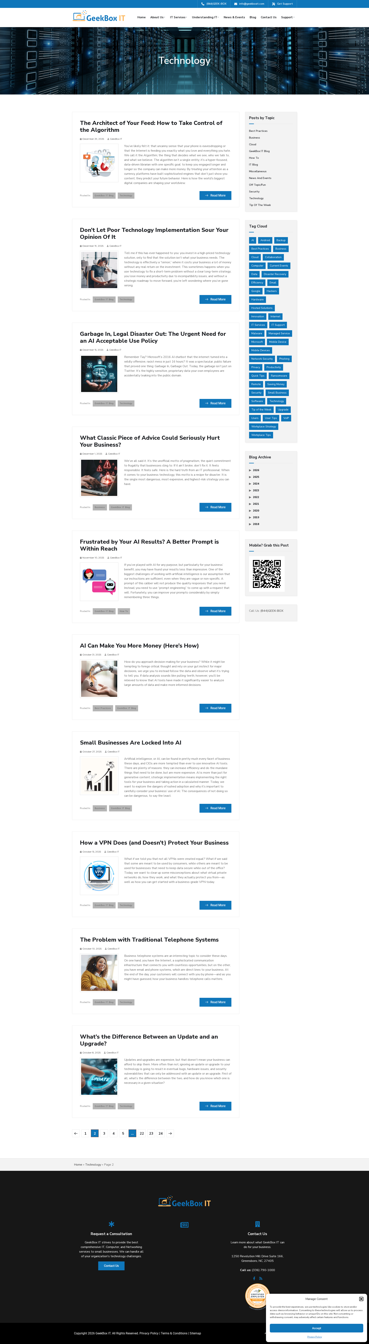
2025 (256, 477)
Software (257, 401)
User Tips (271, 418)
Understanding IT (204, 17)
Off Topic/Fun (257, 185)
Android (265, 240)
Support (287, 17)
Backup (281, 240)
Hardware (257, 299)
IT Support (278, 325)
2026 (256, 470)
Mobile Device (277, 342)
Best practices (103, 708)
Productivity (274, 367)
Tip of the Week (260, 205)
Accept (316, 1328)
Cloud (252, 144)
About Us (157, 17)
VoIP (286, 418)
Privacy (255, 367)
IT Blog (253, 164)
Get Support (285, 4)
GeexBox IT (116, 138)
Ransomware (279, 376)
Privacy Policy (314, 1336)
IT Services (177, 17)
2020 (256, 510)
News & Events (234, 17)
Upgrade (283, 409)
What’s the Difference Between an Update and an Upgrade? (149, 1040)
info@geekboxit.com (251, 4)
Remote (256, 384)
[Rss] (260, 1279)
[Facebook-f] (254, 1279)
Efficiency (257, 282)
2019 (256, 517)
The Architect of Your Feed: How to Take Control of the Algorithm (151, 127)
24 (161, 1133)
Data (254, 274)
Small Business (277, 393)
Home (141, 17)
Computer (257, 265)
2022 (256, 497)
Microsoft (257, 342)
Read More (218, 195)
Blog (253, 17)
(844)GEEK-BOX (216, 4)
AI (252, 240)
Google (255, 291)
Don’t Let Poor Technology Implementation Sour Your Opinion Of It (154, 234)
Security (254, 191)
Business (100, 507)
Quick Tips (257, 376)
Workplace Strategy (263, 426)
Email (273, 282)
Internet (275, 316)
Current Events (279, 265)
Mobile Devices (260, 350)
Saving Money (275, 384)
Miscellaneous (258, 171)
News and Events (260, 178)
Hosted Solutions (262, 308)
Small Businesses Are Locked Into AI (130, 742)
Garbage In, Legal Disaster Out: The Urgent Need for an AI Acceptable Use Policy (153, 337)
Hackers (272, 291)
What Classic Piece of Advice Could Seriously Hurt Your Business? (150, 441)
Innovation (257, 316)
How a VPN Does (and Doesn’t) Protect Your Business (154, 842)
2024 (256, 484)
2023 (256, 490)
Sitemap (195, 1333)
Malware (256, 333)
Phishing (284, 359)
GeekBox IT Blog (104, 195)
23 (151, 1133)
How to (124, 611)
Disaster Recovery (275, 274)
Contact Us (269, 17)
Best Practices (260, 249)
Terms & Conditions (174, 1333)
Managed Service (279, 333)
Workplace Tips (261, 435)
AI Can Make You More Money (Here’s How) (139, 645)
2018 (256, 524)
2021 (256, 504)
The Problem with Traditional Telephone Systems (149, 939)
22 (142, 1133)
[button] (361, 1299)
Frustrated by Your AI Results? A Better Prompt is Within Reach (149, 545)
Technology (126, 195)
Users (254, 418)
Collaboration (273, 257)
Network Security (262, 359)
